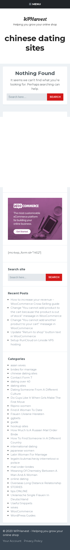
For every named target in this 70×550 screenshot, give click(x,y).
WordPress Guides (23, 515)
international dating (24, 446)
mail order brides (22, 466)
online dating (19, 479)
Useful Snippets (21, 503)
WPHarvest (35, 19)
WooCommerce (22, 511)
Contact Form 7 (21, 377)
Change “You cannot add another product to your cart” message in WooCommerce (33, 324)
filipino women (21, 406)
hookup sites (19, 426)
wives (14, 507)
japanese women (22, 450)
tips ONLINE (19, 491)
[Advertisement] (35, 152)
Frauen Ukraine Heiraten (27, 414)
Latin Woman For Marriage (29, 454)
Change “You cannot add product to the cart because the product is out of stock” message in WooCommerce (36, 312)
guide (14, 422)
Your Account (12, 541)
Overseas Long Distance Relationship (36, 483)
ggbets (15, 418)
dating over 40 (20, 381)
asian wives (18, 365)
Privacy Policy (33, 541)
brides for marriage (24, 369)
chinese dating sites (24, 373)
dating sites (18, 385)
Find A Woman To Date (26, 410)
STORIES (16, 487)
